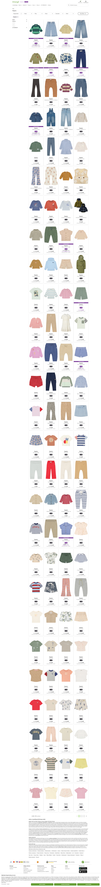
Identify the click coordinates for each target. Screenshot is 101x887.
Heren (52, 872)
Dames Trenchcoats (71, 855)
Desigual (81, 852)
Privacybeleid (25, 868)
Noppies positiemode (32, 850)
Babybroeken (68, 852)
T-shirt (45, 833)
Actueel (66, 867)
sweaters (38, 834)
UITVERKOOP (15, 27)
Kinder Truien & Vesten (65, 850)
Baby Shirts (63, 852)
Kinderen (14, 21)
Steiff (65, 846)
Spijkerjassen (64, 855)
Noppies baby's (48, 850)
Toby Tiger (30, 855)
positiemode (50, 822)
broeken (85, 832)
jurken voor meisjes (36, 832)
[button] (85, 1)
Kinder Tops (46, 852)
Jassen (59, 850)
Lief (73, 852)
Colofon (24, 867)
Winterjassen (54, 850)
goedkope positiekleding (53, 838)
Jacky (45, 855)
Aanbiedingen (53, 867)
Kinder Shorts (81, 850)
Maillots (41, 855)
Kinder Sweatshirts (74, 850)
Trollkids (59, 846)
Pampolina (77, 852)
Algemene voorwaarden (27, 870)
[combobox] (78, 5)
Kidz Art (37, 857)
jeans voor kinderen (78, 833)
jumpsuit (50, 830)
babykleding (40, 822)
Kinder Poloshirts (40, 852)
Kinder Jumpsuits (32, 857)
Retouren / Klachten (41, 868)
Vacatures (11, 868)
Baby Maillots (49, 855)
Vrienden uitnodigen (13, 867)
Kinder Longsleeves (32, 852)
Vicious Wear (36, 855)
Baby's (13, 19)
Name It (62, 846)
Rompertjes (52, 852)
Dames (52, 871)
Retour (82, 855)
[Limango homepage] (16, 1)
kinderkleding (45, 822)
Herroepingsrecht (40, 870)
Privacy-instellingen (27, 871)
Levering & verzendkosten (42, 867)
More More (58, 855)
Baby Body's (57, 852)
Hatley (54, 855)
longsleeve (56, 833)
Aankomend (67, 868)
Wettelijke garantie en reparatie (43, 871)
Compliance (25, 872)
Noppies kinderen (41, 850)
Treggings (77, 855)
